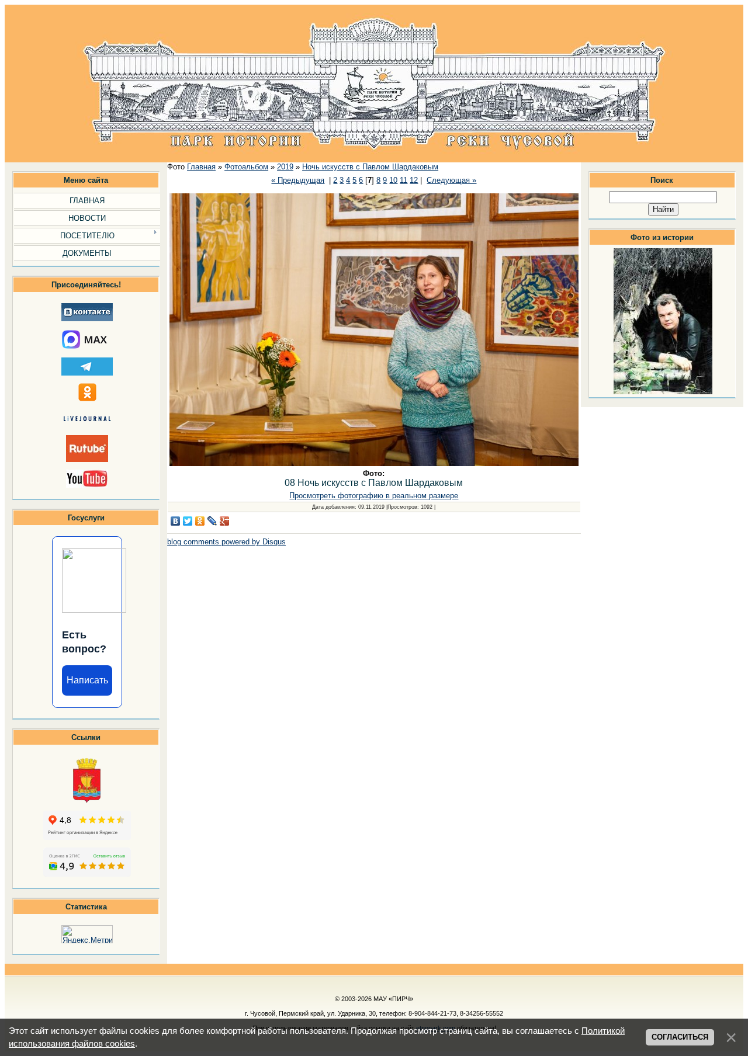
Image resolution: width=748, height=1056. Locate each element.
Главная (201, 166)
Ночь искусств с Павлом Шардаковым (370, 166)
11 (403, 180)
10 (393, 180)
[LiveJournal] (212, 521)
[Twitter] (188, 521)
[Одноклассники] (200, 521)
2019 (285, 166)
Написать (87, 680)
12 (414, 180)
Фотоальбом (246, 166)
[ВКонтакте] (175, 521)
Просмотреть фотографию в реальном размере (373, 495)
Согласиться (680, 1037)
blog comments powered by (226, 541)
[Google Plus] (225, 521)
